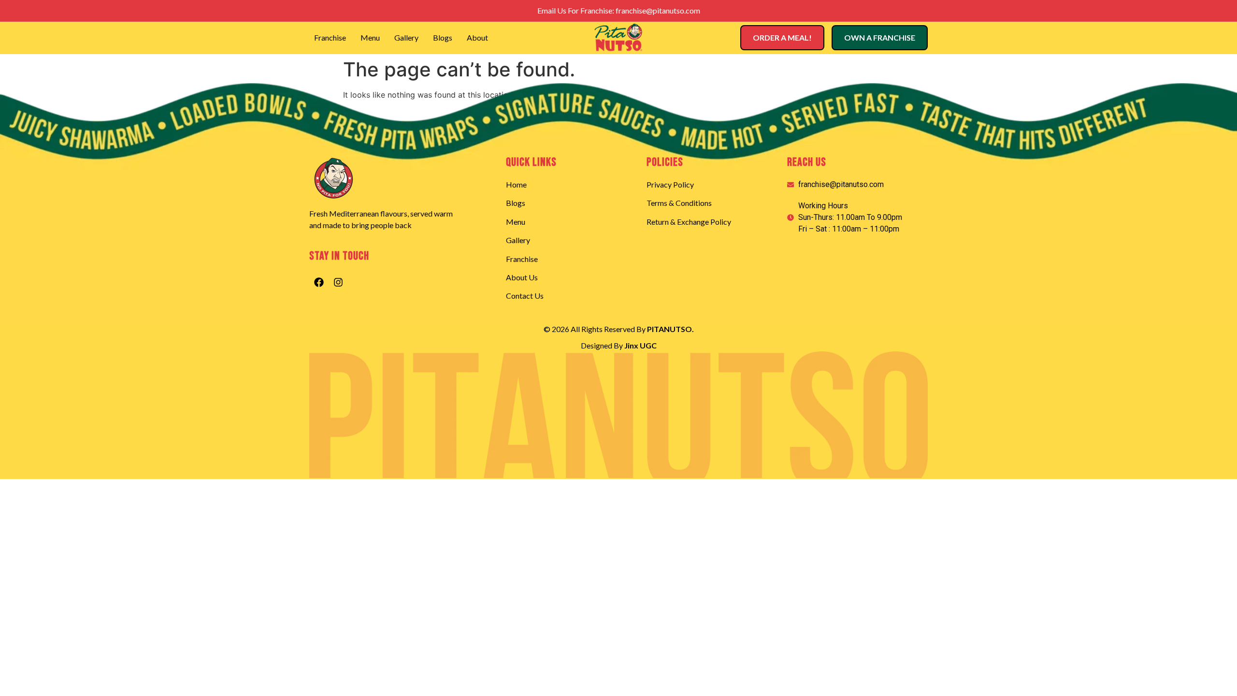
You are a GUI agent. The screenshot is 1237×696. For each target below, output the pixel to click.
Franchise (330, 37)
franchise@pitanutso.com (658, 10)
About (477, 37)
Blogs (442, 37)
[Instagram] (338, 282)
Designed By (619, 345)
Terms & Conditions (679, 202)
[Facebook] (319, 282)
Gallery (406, 37)
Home (516, 184)
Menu (370, 37)
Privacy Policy (670, 184)
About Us (522, 277)
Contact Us (525, 295)
